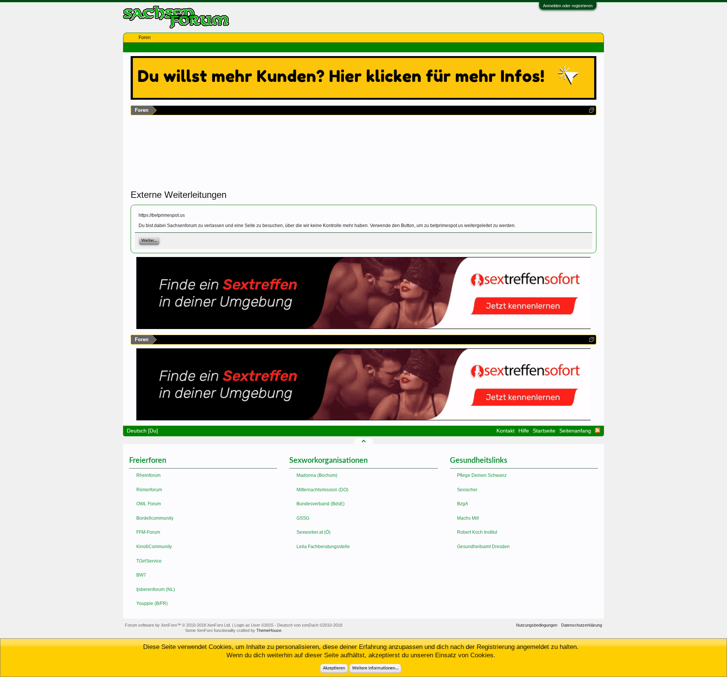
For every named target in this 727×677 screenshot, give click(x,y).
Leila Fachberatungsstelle (323, 546)
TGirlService (149, 561)
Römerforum (149, 489)
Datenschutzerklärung (581, 625)
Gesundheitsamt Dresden (483, 546)
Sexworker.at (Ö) (313, 532)
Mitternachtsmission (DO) (322, 489)
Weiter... (149, 240)
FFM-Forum (148, 532)
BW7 (141, 575)
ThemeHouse (268, 630)
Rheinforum (148, 475)
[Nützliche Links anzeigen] (591, 110)
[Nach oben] (363, 440)
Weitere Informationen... (375, 668)
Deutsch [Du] (142, 431)
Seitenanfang (575, 431)
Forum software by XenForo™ (178, 625)
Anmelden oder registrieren (568, 5)
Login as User (253, 625)
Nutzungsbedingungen (536, 625)
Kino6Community (154, 546)
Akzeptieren (334, 668)
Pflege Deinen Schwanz (482, 475)
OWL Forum (148, 503)
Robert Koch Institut (477, 532)
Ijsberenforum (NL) (155, 589)
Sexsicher (467, 489)
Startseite (544, 431)
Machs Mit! (468, 518)
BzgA (462, 503)
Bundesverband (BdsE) (320, 503)
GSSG (302, 518)
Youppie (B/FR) (152, 603)
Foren (145, 37)
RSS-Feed (597, 430)
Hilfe (523, 431)
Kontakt (505, 431)
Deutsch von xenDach (309, 625)
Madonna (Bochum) (316, 475)
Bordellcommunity (154, 518)
